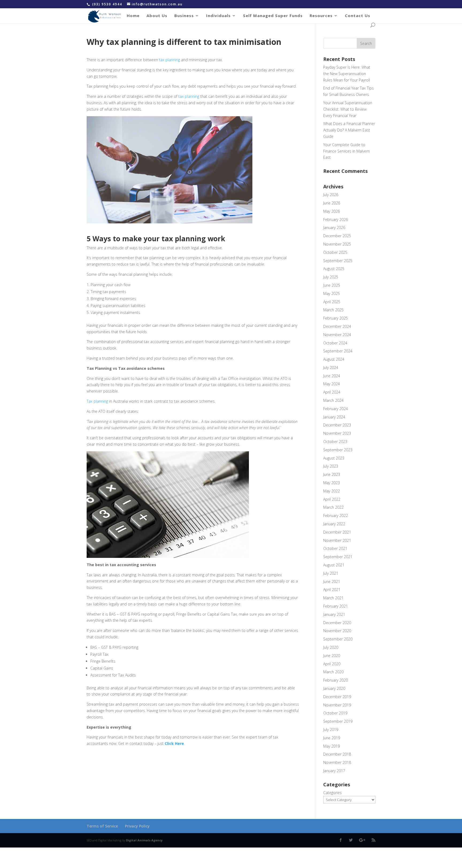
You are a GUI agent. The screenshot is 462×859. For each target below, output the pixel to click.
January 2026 (334, 227)
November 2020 (337, 630)
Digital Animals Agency (144, 840)
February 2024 (335, 408)
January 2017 (334, 770)
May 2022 (331, 490)
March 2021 (333, 597)
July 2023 (330, 466)
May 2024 (331, 383)
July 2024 (330, 367)
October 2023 (335, 441)
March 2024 (333, 400)
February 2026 (335, 219)
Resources (321, 16)
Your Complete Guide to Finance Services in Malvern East (346, 151)
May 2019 (331, 746)
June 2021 (331, 581)
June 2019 (331, 737)
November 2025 (337, 244)
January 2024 (334, 416)
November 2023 (337, 433)
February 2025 (335, 318)
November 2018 (337, 762)
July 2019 (330, 729)
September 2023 (337, 449)
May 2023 (331, 482)
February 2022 (335, 515)
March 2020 (333, 671)
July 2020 (330, 647)
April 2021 (331, 589)
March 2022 (333, 507)
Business (184, 16)
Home (133, 16)
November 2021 (337, 540)
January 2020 (334, 688)
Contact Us (357, 16)
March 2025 (333, 309)
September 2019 (337, 721)
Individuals (218, 16)
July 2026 (330, 194)
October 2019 (335, 713)
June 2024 (331, 375)
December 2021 (337, 532)
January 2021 (334, 614)
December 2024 (337, 326)
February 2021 (335, 606)
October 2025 (335, 252)
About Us (157, 16)
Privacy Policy (137, 826)
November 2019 (337, 705)
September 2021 (337, 556)
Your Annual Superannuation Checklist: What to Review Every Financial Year (347, 109)
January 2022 (334, 523)
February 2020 (335, 680)
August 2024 (333, 359)
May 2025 (331, 293)
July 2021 (330, 573)
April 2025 (331, 301)
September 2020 (337, 639)
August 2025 (333, 268)
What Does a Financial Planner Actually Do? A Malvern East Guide (349, 130)
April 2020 (331, 663)
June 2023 (331, 474)
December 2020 (337, 622)
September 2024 (337, 350)
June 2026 (331, 202)
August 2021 (333, 565)
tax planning (169, 59)
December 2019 (337, 696)
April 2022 (331, 499)
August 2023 (333, 458)
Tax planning (97, 401)
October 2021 (335, 548)
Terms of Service (102, 826)
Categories (332, 792)
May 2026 (331, 211)
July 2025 (330, 276)
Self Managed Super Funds (273, 16)
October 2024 (335, 342)
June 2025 (331, 285)
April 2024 (331, 392)
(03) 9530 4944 (108, 4)
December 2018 (337, 754)
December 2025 (337, 235)
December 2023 (337, 424)
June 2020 (331, 655)
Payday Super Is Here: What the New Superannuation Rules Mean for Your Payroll (346, 74)
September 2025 (337, 260)
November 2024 (337, 334)
